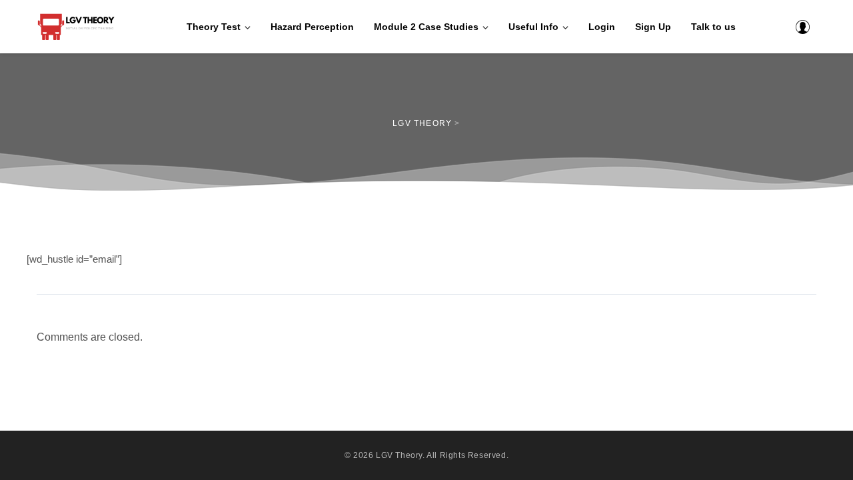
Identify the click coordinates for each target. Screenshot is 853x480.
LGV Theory (399, 455)
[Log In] (802, 26)
